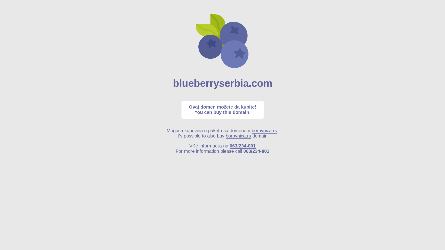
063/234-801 (243, 145)
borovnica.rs (264, 130)
